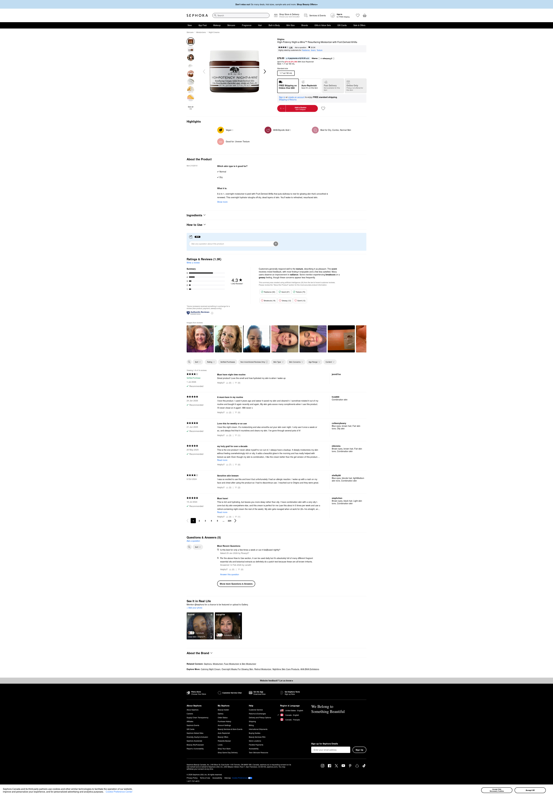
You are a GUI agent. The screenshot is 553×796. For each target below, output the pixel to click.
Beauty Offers (223, 737)
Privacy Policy (192, 778)
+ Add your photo (194, 607)
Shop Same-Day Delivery (228, 752)
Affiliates (190, 721)
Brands (304, 25)
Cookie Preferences (240, 778)
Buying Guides (254, 733)
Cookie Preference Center (119, 791)
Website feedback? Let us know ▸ (276, 680)
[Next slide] (264, 71)
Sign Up (359, 749)
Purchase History (224, 721)
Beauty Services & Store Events (230, 729)
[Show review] (200, 338)
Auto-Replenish (224, 733)
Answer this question (229, 574)
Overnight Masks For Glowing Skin (237, 669)
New (190, 25)
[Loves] (357, 15)
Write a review (193, 262)
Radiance (306, 50)
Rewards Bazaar (224, 741)
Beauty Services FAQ (257, 737)
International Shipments (258, 729)
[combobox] (240, 15)
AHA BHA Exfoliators (309, 669)
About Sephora (192, 709)
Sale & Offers (359, 25)
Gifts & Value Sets (323, 25)
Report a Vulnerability (195, 748)
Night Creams (214, 32)
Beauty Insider (223, 709)
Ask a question (300, 47)
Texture (319, 50)
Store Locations (255, 741)
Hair (260, 25)
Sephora (208, 663)
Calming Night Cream (210, 669)
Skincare (231, 25)
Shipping (252, 721)
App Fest (202, 25)
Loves (220, 744)
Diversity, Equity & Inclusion (197, 737)
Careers (190, 713)
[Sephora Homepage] (197, 15)
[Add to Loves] (323, 108)
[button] (104, 792)
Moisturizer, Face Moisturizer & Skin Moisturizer (234, 663)
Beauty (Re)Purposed (195, 744)
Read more (222, 460)
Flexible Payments (256, 744)
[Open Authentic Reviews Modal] (212, 312)
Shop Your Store (224, 748)
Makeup (217, 25)
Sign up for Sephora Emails (324, 743)
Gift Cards (342, 25)
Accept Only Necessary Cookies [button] (497, 790)
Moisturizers (201, 32)
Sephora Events (193, 725)
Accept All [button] (530, 790)
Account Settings (224, 725)
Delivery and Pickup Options (260, 717)
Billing (251, 725)
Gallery (220, 713)
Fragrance (246, 25)
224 (229, 520)
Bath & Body (274, 25)
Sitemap (227, 778)
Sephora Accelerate (194, 741)
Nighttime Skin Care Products (285, 669)
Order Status (223, 717)
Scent (313, 50)
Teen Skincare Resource (258, 752)
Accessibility (253, 748)
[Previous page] (187, 520)
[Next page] (235, 520)
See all (190, 107)
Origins (280, 39)
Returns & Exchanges (257, 713)
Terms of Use (205, 778)
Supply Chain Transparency (197, 717)
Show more (222, 201)
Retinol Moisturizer (262, 669)
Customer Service (256, 709)
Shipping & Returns (288, 99)
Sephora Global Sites (195, 733)
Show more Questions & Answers (236, 583)
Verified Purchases (227, 362)
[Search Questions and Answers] (189, 547)
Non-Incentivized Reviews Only (252, 362)
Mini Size (290, 25)
